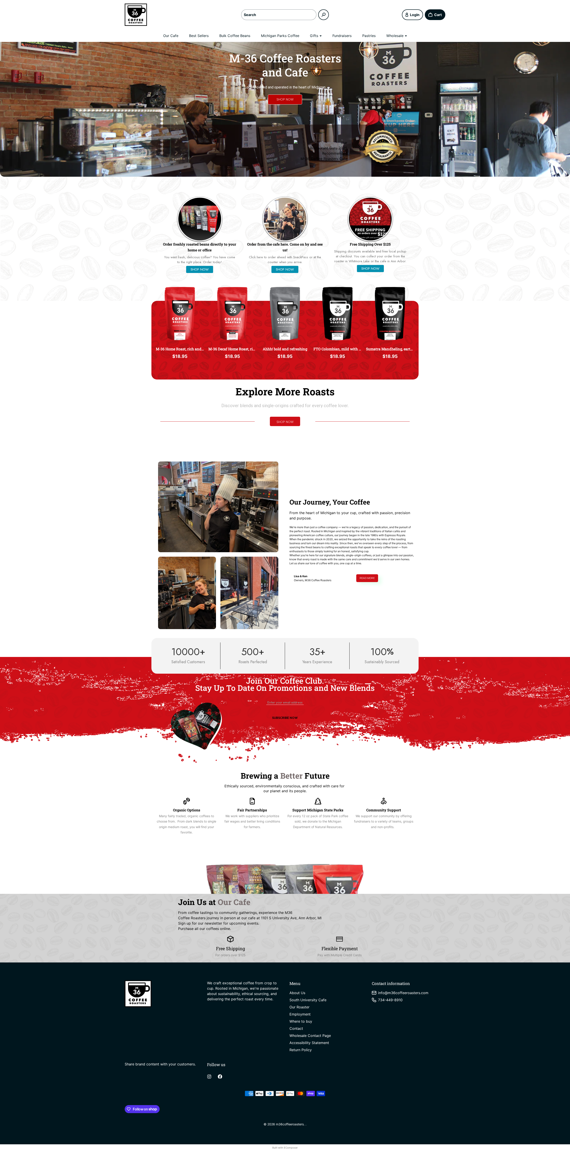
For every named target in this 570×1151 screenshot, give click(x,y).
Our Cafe (170, 35)
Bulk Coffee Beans (234, 35)
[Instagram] (209, 1076)
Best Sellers (199, 35)
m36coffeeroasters (290, 1124)
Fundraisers (342, 35)
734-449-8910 (390, 1000)
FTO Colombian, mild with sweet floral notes (338, 349)
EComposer (291, 1147)
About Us (297, 993)
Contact (296, 1028)
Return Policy (300, 1050)
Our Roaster (299, 1007)
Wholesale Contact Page (310, 1035)
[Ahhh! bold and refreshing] (285, 313)
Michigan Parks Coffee (280, 35)
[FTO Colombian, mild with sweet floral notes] (338, 313)
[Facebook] (220, 1076)
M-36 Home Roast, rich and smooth (180, 349)
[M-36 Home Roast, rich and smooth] (180, 313)
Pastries (369, 35)
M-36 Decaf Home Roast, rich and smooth (232, 349)
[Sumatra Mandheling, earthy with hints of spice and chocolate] (390, 313)
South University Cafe (307, 1000)
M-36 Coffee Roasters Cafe (324, 158)
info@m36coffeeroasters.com (403, 993)
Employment (300, 1014)
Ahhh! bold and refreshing (285, 349)
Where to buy (300, 1021)
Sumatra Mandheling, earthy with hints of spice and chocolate (390, 349)
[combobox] (278, 14)
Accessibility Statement (309, 1042)
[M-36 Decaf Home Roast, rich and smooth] (232, 313)
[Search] (323, 14)
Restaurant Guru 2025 (328, 148)
